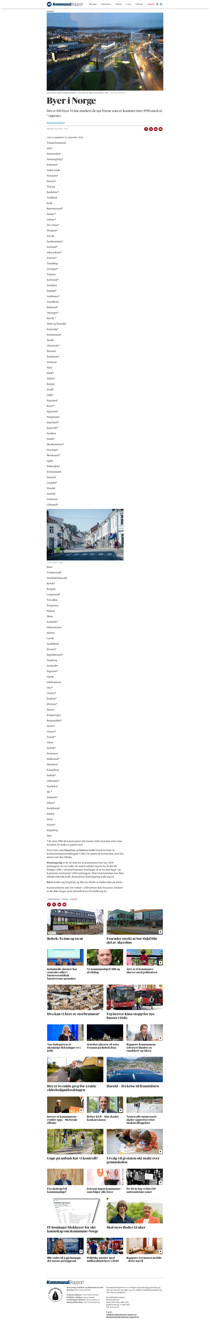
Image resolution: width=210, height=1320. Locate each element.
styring (65, 899)
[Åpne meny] (161, 4)
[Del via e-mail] (160, 129)
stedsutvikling (54, 899)
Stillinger (139, 4)
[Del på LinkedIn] (156, 129)
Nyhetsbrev (106, 4)
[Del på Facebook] (146, 129)
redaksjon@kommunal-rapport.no (121, 1314)
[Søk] (157, 4)
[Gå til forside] (65, 4)
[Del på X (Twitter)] (151, 129)
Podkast (118, 4)
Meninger (93, 4)
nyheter (73, 899)
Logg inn (150, 4)
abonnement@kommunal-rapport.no (122, 1317)
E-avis (128, 4)
